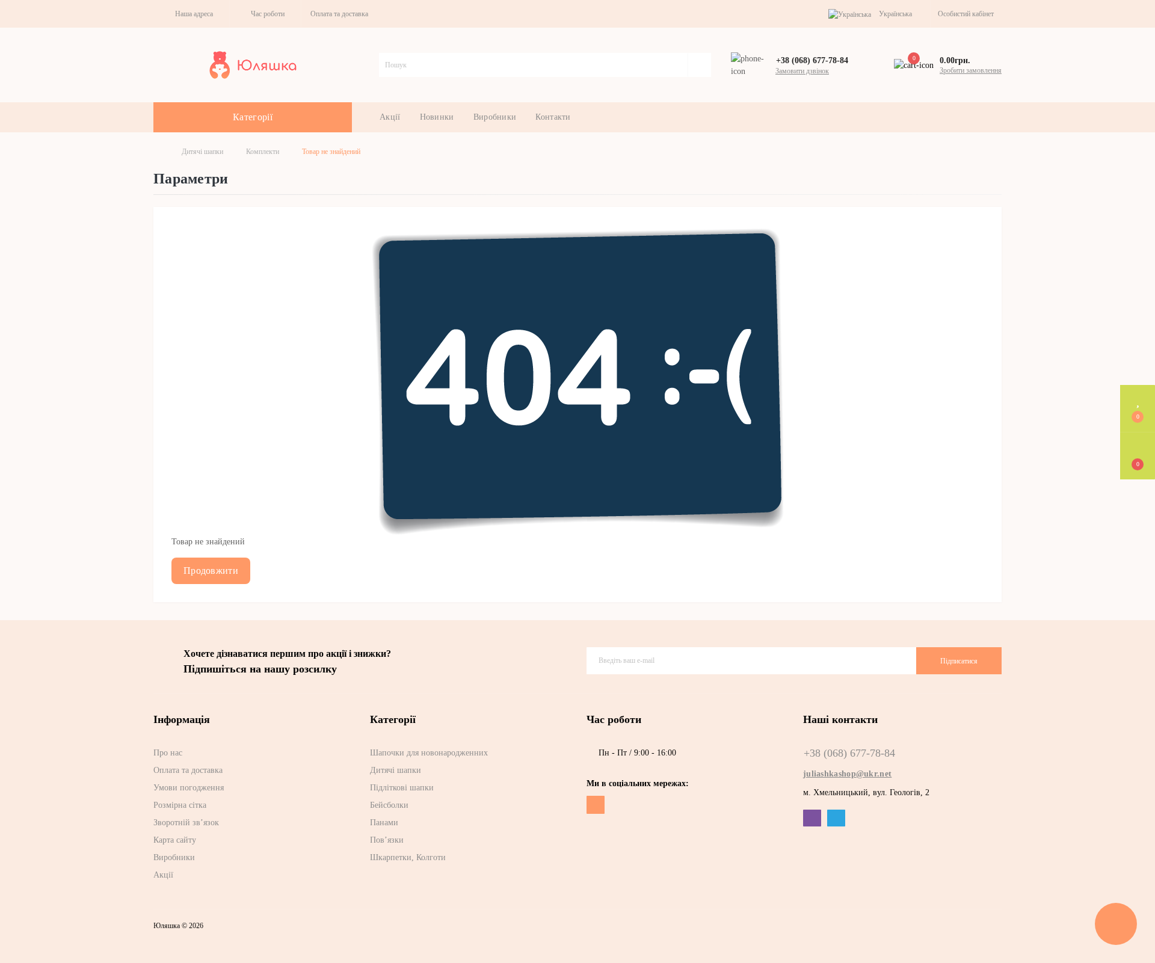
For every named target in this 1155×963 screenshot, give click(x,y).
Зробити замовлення (971, 70)
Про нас (167, 752)
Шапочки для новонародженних (429, 752)
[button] (191, 14)
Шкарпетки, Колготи (408, 857)
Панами (384, 822)
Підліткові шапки (402, 787)
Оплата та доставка (339, 14)
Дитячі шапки (202, 151)
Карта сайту (174, 840)
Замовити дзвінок (802, 71)
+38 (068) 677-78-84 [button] (849, 753)
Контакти (552, 117)
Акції (390, 117)
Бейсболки (389, 805)
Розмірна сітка (179, 805)
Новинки (437, 117)
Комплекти (262, 151)
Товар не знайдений (331, 151)
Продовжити (210, 570)
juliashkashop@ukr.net (847, 773)
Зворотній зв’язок (186, 822)
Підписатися (959, 661)
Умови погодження (188, 787)
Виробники (495, 117)
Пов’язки (387, 840)
